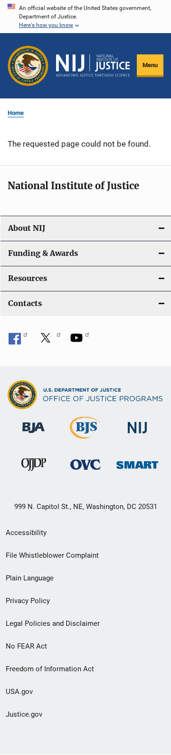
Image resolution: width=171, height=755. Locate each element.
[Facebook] (18, 341)
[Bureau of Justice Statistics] (85, 440)
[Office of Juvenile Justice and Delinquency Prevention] (33, 473)
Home (16, 112)
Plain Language (30, 578)
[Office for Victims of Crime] (85, 471)
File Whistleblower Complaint (52, 555)
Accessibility (26, 532)
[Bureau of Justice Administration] (33, 435)
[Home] (93, 65)
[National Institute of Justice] (137, 435)
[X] (49, 341)
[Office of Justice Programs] (28, 65)
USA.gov (19, 691)
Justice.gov (24, 714)
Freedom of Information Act (50, 669)
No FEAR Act (26, 646)
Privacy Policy (28, 601)
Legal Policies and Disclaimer (53, 623)
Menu (150, 65)
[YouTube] (79, 341)
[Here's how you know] (85, 16)
